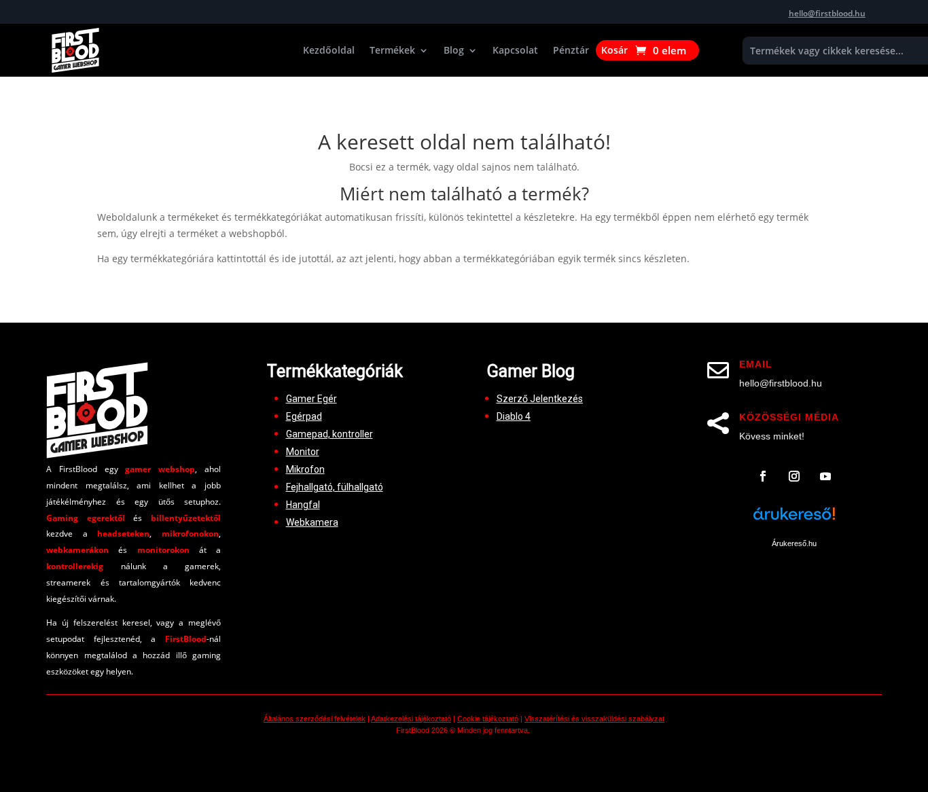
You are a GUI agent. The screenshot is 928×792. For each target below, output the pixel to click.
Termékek (392, 51)
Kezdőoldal (329, 51)
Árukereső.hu (794, 543)
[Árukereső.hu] (794, 521)
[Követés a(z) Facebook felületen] (763, 476)
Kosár (614, 51)
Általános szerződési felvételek (314, 719)
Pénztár (571, 51)
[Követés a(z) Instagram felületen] (794, 476)
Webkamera (312, 522)
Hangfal (303, 504)
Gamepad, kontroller (329, 434)
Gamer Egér (311, 398)
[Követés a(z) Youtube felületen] (825, 476)
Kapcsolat (515, 51)
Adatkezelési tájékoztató (411, 719)
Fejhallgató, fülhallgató (334, 487)
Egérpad (304, 416)
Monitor (302, 451)
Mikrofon (305, 469)
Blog (454, 51)
